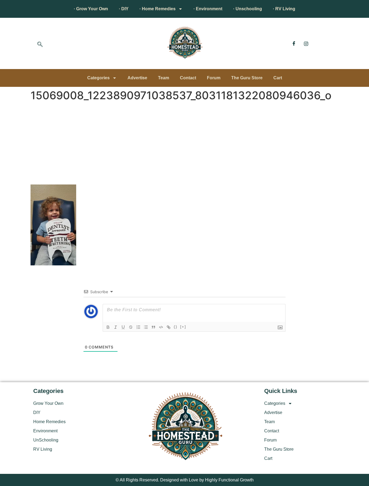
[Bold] (108, 327)
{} (175, 327)
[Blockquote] (153, 327)
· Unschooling (247, 8)
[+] (183, 327)
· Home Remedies (157, 8)
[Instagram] (306, 43)
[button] (40, 44)
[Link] (168, 327)
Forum (213, 78)
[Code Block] (161, 327)
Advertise (137, 78)
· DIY (124, 8)
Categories (98, 78)
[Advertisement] (184, 144)
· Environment (207, 8)
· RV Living (284, 8)
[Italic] (115, 327)
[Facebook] (294, 43)
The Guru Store (247, 78)
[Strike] (131, 327)
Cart (277, 78)
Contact (188, 78)
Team (163, 78)
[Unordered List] (146, 327)
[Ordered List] (138, 327)
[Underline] (123, 327)
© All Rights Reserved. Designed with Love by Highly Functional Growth (185, 480)
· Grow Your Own (91, 8)
